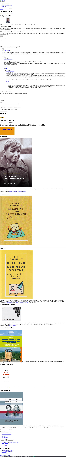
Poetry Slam (16, 44)
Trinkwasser (7, 445)
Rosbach (8, 444)
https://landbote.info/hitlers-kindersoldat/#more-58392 (17, 191)
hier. (21, 362)
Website (1, 105)
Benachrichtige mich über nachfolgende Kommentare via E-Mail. (11, 107)
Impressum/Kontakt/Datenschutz (7, 5)
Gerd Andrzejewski (5, 442)
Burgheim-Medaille (5, 437)
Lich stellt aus (4, 436)
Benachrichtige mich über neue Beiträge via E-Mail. (9, 109)
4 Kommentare (10, 13)
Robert (3, 443)
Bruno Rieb (6, 13)
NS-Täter (6, 443)
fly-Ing (3, 445)
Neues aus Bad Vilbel (5, 453)
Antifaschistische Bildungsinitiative (7, 451)
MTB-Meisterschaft (5, 435)
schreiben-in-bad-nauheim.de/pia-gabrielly (22, 302)
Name (1, 102)
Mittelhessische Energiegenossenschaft (8, 450)
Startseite (1, 9)
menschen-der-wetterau (12, 325)
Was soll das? (4, 6)
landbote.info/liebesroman (9, 302)
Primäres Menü (2, 1)
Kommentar (2, 100)
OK (34, 456)
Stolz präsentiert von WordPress (5, 455)
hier (9, 387)
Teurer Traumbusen (6, 44)
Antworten (3, 56)
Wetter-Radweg (4, 452)
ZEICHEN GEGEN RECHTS (6, 434)
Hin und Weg (4, 4)
